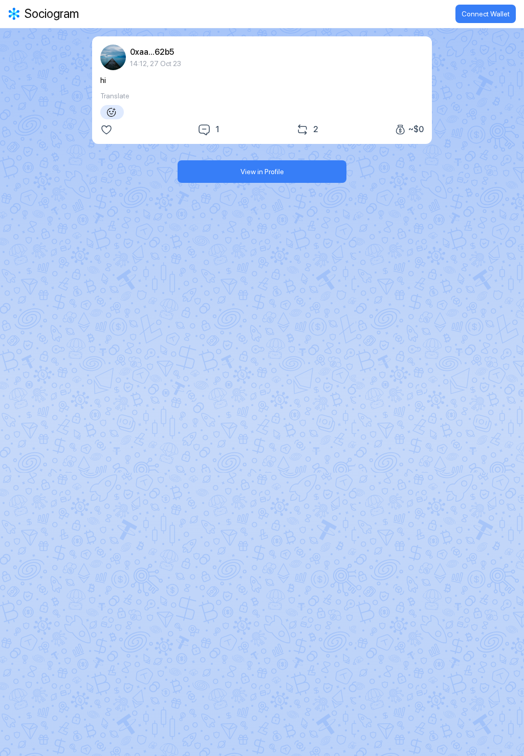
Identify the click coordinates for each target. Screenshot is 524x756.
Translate (114, 96)
